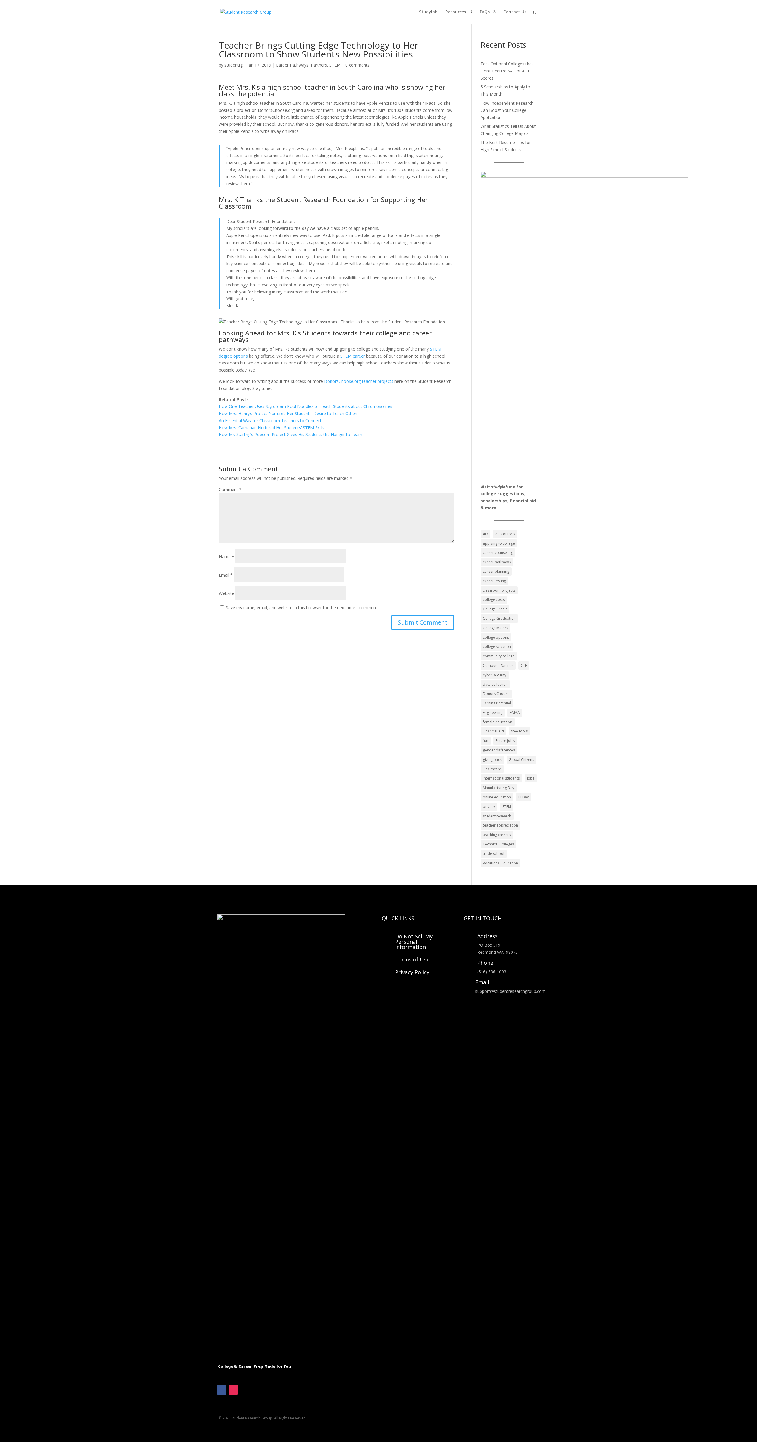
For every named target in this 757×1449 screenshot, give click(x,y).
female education (497, 721)
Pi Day (523, 797)
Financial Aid (493, 731)
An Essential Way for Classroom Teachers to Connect (271, 420)
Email (226, 575)
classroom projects (499, 590)
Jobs (530, 778)
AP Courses (505, 533)
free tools (519, 731)
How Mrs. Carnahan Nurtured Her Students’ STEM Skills (271, 427)
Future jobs (505, 740)
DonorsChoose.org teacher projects (358, 381)
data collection (495, 684)
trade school (493, 853)
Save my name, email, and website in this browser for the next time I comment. (302, 607)
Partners (319, 65)
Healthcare (492, 769)
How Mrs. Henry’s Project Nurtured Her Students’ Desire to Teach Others (289, 413)
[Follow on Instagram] (233, 1390)
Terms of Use (412, 959)
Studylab (428, 12)
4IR (485, 533)
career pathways (497, 561)
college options (496, 637)
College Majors (495, 627)
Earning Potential (497, 703)
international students (501, 778)
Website (226, 593)
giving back (492, 759)
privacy (489, 806)
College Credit (495, 608)
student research (497, 816)
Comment (230, 489)
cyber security (494, 674)
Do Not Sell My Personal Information (414, 942)
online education (497, 797)
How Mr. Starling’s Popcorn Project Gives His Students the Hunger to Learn (290, 434)
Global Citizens (521, 759)
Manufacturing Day (498, 787)
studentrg (233, 65)
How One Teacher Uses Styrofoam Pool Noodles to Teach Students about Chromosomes (305, 406)
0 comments (357, 65)
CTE (524, 665)
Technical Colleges (498, 844)
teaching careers (497, 834)
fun (485, 740)
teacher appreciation (500, 825)
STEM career (352, 356)
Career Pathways (292, 65)
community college (499, 656)
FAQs (485, 12)
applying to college (499, 543)
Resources (455, 12)
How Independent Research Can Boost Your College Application (507, 110)
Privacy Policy (412, 972)
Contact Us (514, 12)
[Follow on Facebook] (221, 1390)
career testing (494, 580)
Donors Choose (496, 693)
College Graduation (499, 618)
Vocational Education (500, 863)
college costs (494, 599)
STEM (335, 65)
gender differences (499, 750)
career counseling (498, 552)
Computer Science (498, 665)
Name (226, 556)
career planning (496, 571)
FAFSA (515, 712)
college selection (497, 646)
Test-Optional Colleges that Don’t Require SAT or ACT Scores (507, 71)
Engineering (492, 712)
